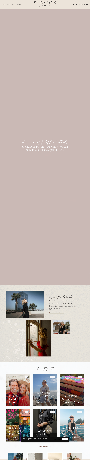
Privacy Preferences (57, 439)
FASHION (52, 412)
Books (79, 377)
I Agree (65, 439)
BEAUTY (52, 377)
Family (26, 377)
